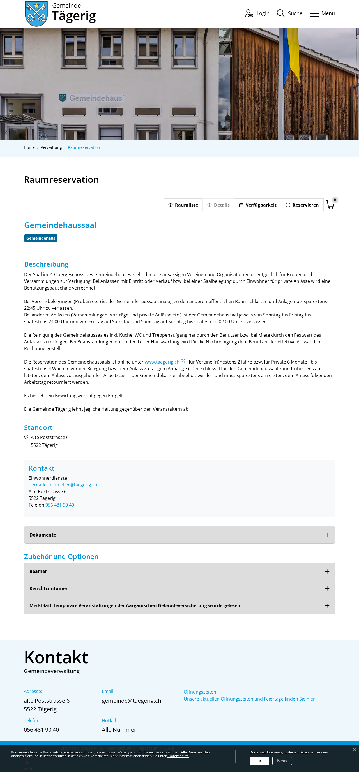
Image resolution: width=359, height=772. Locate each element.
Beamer (38, 571)
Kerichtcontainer (48, 588)
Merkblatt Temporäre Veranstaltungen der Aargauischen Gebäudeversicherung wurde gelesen (134, 605)
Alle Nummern (121, 729)
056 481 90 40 (59, 505)
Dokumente (42, 535)
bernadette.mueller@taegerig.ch (63, 485)
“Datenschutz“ (178, 755)
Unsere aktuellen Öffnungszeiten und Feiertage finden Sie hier (249, 699)
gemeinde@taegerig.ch (131, 700)
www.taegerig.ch (162, 362)
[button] (289, 13)
